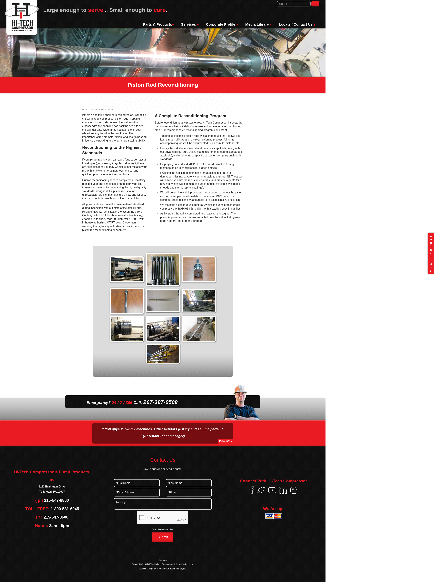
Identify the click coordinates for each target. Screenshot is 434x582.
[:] (127, 269)
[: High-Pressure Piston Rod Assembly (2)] (199, 269)
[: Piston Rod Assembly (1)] (127, 329)
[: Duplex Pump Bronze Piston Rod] (163, 300)
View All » (225, 441)
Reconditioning (108, 109)
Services (190, 24)
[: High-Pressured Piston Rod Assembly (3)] (127, 301)
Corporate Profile (222, 24)
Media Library (258, 24)
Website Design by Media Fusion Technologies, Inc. (162, 569)
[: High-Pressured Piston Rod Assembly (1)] (163, 269)
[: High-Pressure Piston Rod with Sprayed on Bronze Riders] (199, 301)
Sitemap (163, 560)
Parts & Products (158, 24)
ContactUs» (431, 253)
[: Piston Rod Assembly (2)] (163, 329)
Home (85, 109)
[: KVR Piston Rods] (163, 353)
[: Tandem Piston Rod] (199, 329)
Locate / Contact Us (297, 24)
